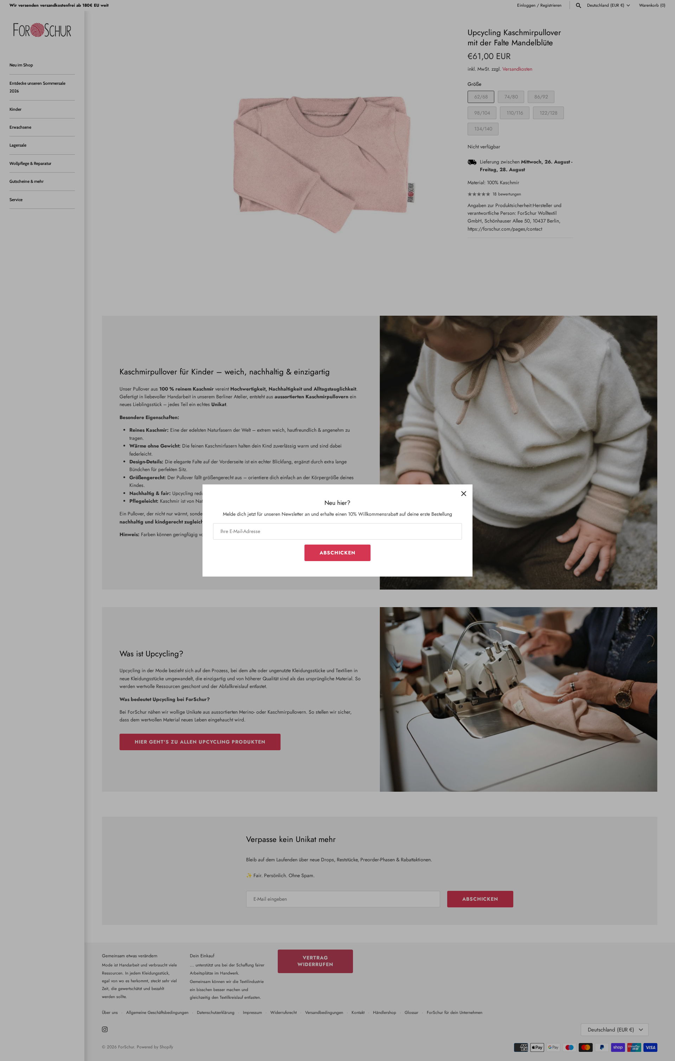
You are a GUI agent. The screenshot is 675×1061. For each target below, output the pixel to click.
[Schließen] (463, 493)
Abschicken (337, 552)
